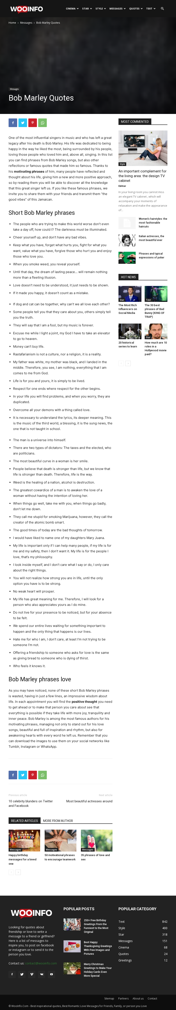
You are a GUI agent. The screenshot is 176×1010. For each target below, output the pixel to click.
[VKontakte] (41, 974)
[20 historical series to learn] (129, 331)
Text (149, 8)
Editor (122, 185)
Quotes (134, 8)
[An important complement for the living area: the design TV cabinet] (142, 148)
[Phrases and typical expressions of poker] (127, 258)
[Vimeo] (31, 974)
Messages (116, 8)
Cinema (71, 8)
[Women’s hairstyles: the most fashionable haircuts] (127, 223)
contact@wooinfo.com (41, 963)
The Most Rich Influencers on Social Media (127, 309)
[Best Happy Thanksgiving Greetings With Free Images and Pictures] (72, 946)
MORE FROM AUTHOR (58, 821)
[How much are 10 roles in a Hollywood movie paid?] (156, 331)
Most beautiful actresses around (89, 801)
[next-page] (18, 872)
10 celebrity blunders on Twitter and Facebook (31, 803)
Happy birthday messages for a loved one (22, 859)
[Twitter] (22, 122)
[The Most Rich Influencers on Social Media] (129, 294)
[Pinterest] (32, 122)
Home (12, 23)
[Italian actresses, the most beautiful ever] (127, 240)
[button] (162, 9)
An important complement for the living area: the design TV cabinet (142, 176)
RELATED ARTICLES (24, 821)
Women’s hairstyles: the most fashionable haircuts (153, 222)
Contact (152, 998)
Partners (123, 998)
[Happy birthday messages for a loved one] (24, 840)
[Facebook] (13, 122)
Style (99, 8)
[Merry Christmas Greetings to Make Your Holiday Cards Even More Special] (72, 968)
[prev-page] (11, 872)
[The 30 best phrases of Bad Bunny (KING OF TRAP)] (156, 294)
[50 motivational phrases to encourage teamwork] (60, 840)
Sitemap (109, 998)
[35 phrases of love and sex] (96, 840)
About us (138, 998)
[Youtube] (51, 974)
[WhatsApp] (42, 122)
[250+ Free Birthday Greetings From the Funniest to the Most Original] (72, 924)
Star (85, 8)
